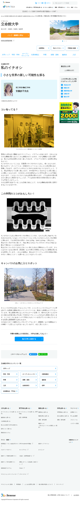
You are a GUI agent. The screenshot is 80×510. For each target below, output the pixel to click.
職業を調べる (42, 408)
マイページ (73, 408)
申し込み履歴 (73, 416)
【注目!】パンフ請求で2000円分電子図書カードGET (39, 11)
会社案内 (76, 495)
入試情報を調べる (5, 421)
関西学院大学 (68, 90)
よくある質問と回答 (30, 484)
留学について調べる (6, 428)
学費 (4, 380)
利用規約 (18, 484)
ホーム (2, 16)
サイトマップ (59, 484)
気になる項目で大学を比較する (9, 425)
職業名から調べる (43, 412)
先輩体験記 (45, 374)
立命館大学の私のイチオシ (29, 16)
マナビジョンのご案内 (7, 484)
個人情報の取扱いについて (46, 484)
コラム (75, 7)
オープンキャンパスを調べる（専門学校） (28, 412)
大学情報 (6, 16)
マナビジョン (9, 6)
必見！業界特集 (23, 417)
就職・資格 (26, 380)
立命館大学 (19, 16)
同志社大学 (67, 85)
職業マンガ (47, 425)
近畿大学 (66, 93)
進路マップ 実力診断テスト (8, 462)
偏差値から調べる (5, 417)
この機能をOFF (69, 70)
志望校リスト (73, 412)
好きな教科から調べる (63, 416)
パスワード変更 (74, 423)
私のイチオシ (57, 48)
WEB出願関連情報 (6, 40)
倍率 (43, 385)
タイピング (41, 449)
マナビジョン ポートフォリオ (8, 474)
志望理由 (41, 48)
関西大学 (66, 88)
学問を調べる (61, 408)
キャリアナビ (22, 449)
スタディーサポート (6, 449)
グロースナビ (22, 474)
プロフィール (73, 419)
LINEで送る (44, 354)
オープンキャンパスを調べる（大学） (10, 412)
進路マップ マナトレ (43, 443)
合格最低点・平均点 (9, 391)
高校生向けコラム (5, 432)
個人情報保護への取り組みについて (59, 495)
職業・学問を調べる (60, 7)
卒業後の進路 (72, 48)
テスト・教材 (70, 7)
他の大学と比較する (29, 339)
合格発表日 (26, 385)
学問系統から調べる (62, 412)
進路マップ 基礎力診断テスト (8, 456)
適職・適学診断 (42, 419)
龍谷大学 (66, 96)
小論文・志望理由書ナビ (25, 456)
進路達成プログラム (6, 468)
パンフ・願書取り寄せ (15, 35)
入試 (4, 385)
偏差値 (44, 380)
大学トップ (6, 368)
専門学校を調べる (37, 7)
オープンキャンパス (29, 374)
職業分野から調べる (43, 416)
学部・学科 (6, 374)
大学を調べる (29, 7)
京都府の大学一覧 (13, 16)
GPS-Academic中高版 (25, 443)
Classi (21, 468)
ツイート (34, 354)
